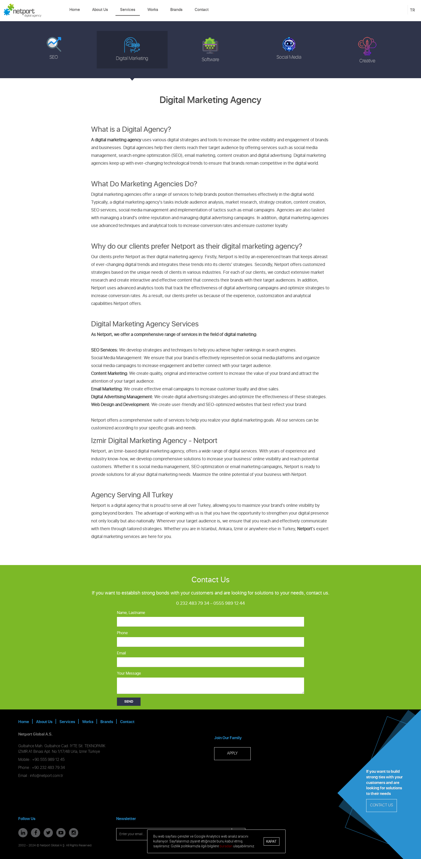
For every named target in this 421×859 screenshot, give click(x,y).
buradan (226, 846)
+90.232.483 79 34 (48, 768)
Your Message (129, 673)
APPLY (232, 753)
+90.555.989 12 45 (48, 760)
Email (121, 653)
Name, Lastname (131, 613)
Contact (202, 10)
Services (127, 10)
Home (74, 10)
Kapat (271, 841)
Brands (176, 10)
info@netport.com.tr (46, 776)
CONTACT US (381, 805)
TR (412, 10)
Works (152, 10)
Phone (122, 633)
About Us (100, 10)
